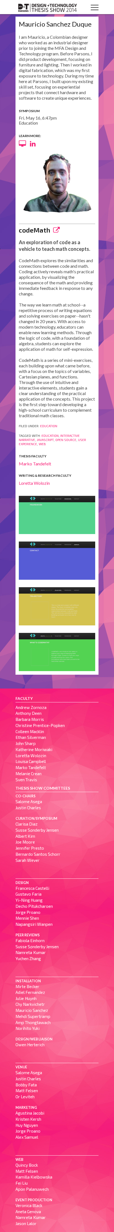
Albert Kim (25, 836)
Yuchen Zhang (28, 958)
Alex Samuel (26, 1137)
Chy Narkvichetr (30, 1004)
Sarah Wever (27, 860)
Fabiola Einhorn (30, 940)
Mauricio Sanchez (31, 1010)
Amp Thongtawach (33, 1022)
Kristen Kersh (28, 1119)
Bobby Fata (26, 1084)
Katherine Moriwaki (33, 749)
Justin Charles (28, 807)
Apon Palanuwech (32, 1189)
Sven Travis (26, 779)
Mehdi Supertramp (32, 1016)
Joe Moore (25, 841)
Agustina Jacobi (29, 1112)
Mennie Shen (27, 918)
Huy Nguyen (26, 1125)
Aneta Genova (28, 1211)
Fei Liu (21, 1183)
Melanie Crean (28, 773)
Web (42, 444)
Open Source (65, 440)
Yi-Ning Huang (29, 900)
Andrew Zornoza (30, 707)
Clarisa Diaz (26, 823)
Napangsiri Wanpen (34, 924)
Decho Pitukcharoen (34, 906)
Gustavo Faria (28, 893)
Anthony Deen (28, 713)
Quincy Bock (26, 1165)
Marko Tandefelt (35, 463)
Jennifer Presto (29, 848)
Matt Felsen (26, 1090)
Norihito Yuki (27, 1028)
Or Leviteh (25, 1096)
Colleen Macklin (29, 731)
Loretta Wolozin (34, 483)
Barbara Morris (29, 719)
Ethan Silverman (30, 737)
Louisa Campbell (30, 761)
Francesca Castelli (32, 888)
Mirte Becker (27, 986)
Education (48, 426)
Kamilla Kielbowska (33, 1176)
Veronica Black (28, 1205)
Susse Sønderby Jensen (37, 830)
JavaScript (45, 440)
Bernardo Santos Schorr (37, 854)
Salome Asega (28, 801)
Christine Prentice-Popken (40, 725)
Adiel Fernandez (30, 992)
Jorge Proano (27, 912)
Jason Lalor (26, 1223)
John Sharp (25, 743)
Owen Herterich (30, 1044)
